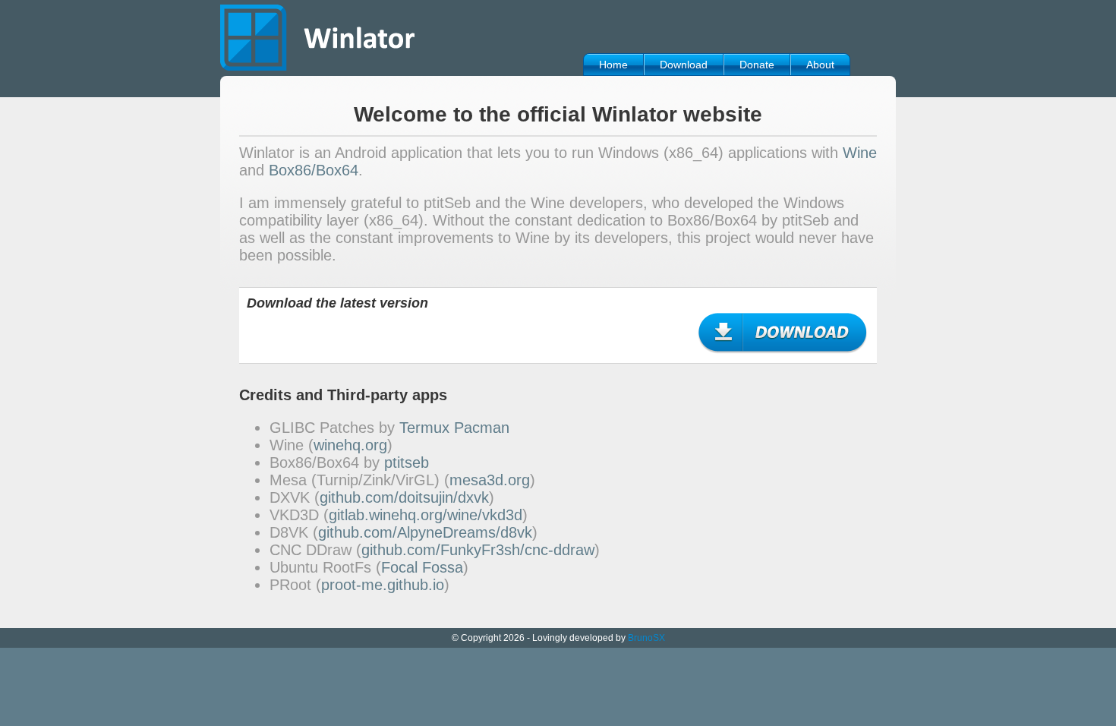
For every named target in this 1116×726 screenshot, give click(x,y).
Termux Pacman (454, 427)
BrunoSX (646, 638)
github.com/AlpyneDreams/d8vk (425, 532)
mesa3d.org (489, 480)
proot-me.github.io (382, 584)
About (820, 64)
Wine (860, 152)
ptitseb (406, 462)
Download (684, 64)
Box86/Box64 (313, 170)
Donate (756, 64)
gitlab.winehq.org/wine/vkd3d (425, 515)
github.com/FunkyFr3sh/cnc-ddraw (477, 549)
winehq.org (350, 445)
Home (613, 64)
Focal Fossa (422, 567)
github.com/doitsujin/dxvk (404, 497)
